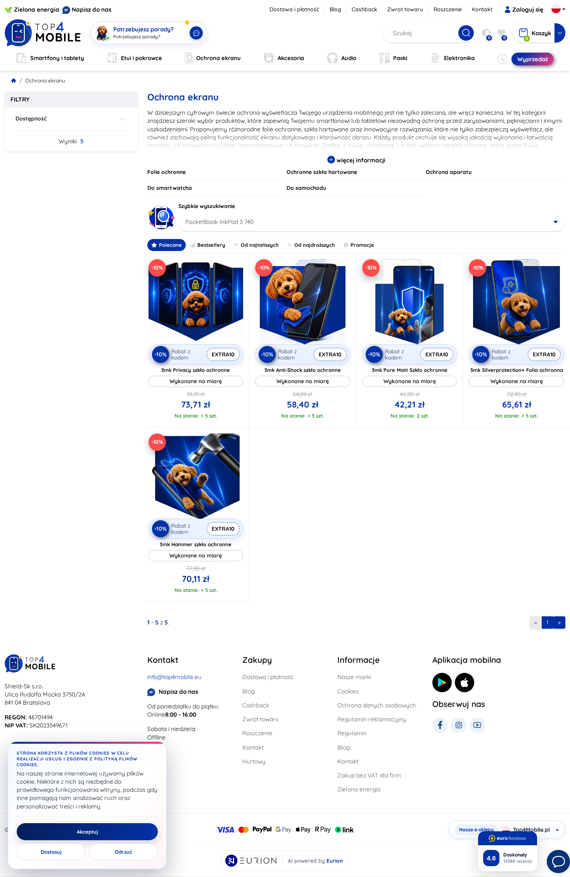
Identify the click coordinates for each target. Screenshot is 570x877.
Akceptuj (87, 832)
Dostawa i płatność (294, 9)
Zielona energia (36, 9)
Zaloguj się (527, 9)
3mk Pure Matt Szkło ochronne (409, 370)
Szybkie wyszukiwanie (206, 206)
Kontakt (482, 9)
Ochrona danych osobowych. (377, 705)
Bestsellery (211, 245)
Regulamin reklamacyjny (371, 719)
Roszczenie (448, 9)
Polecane (170, 245)
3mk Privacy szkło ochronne (195, 370)
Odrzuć (123, 852)
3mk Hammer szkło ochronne (195, 544)
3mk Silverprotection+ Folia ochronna (516, 370)
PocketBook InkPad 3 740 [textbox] (219, 221)
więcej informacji (360, 160)
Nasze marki (354, 677)
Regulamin (352, 733)
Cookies (348, 691)
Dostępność (31, 118)
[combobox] (372, 222)
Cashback (364, 9)
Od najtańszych (260, 245)
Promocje (362, 245)
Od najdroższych (314, 245)
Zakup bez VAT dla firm (369, 775)
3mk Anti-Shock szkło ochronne (302, 370)
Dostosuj (51, 852)
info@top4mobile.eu (174, 677)
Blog (335, 9)
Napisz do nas (91, 9)
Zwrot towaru (405, 9)
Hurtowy (254, 761)
